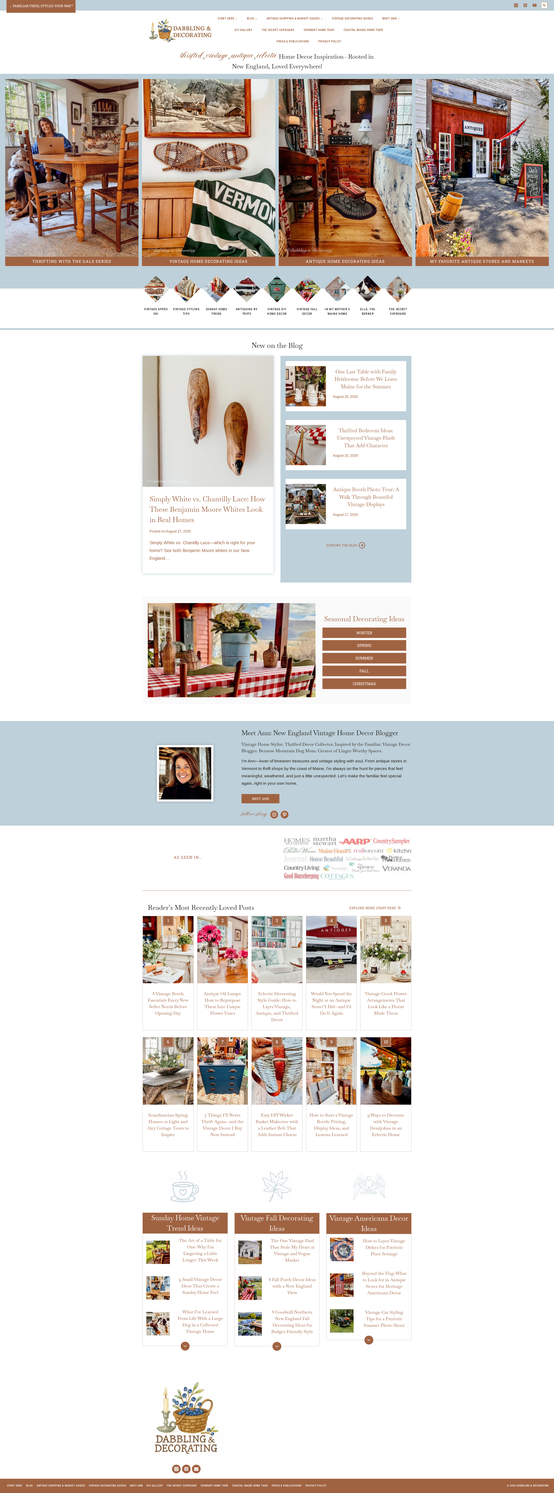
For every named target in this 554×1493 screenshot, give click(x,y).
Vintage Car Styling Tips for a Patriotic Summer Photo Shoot (384, 1318)
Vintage (217, 55)
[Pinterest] (525, 5)
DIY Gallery (243, 30)
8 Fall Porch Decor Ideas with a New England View (292, 1286)
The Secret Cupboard (278, 30)
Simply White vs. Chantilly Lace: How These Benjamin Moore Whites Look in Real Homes (207, 509)
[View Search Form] (544, 5)
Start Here (14, 1485)
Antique (243, 55)
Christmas (364, 683)
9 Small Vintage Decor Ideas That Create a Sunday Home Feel (200, 1286)
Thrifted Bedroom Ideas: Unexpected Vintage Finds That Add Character (366, 438)
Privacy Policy (329, 41)
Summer (364, 658)
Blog (29, 1485)
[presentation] (208, 421)
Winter (364, 632)
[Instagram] (516, 5)
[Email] (196, 1469)
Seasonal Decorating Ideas (364, 618)
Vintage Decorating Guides (352, 18)
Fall (364, 670)
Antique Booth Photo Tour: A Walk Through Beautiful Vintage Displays (366, 497)
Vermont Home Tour (319, 30)
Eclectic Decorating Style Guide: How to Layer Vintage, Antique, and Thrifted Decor (277, 1006)
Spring (364, 645)
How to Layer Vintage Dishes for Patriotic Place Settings (384, 1247)
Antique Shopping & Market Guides (61, 1485)
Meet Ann (136, 1485)
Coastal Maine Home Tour (363, 30)
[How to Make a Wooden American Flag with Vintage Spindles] (232, 650)
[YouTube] (535, 5)
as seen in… (188, 857)
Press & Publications (293, 41)
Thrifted (191, 55)
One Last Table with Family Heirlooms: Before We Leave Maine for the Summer (366, 379)
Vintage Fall (259, 1218)
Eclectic (267, 55)
